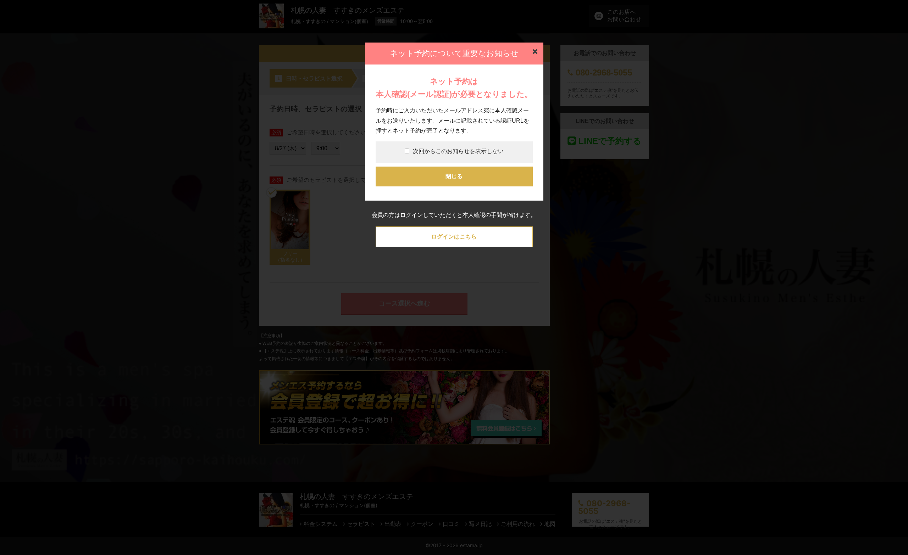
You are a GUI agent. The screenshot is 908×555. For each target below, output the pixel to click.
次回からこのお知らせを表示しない (458, 151)
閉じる (454, 176)
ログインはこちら (454, 237)
